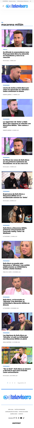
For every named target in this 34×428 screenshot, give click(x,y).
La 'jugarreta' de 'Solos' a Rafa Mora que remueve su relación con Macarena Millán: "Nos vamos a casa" (17, 124)
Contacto (20, 413)
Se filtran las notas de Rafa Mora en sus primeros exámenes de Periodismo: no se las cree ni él (16, 162)
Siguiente (21, 383)
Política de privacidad (20, 409)
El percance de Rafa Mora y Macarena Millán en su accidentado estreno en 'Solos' (15, 196)
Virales (5, 49)
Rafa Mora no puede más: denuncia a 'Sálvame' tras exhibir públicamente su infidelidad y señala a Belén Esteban (16, 266)
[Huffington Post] (16, 423)
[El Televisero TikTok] (23, 418)
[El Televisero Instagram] (18, 418)
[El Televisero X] (16, 418)
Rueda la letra (12, 1)
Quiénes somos (13, 413)
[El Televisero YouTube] (21, 418)
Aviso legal (11, 409)
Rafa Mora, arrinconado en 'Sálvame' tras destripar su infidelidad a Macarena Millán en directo (16, 302)
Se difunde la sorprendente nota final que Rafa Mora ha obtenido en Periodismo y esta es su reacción (16, 54)
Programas (6, 85)
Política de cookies (23, 411)
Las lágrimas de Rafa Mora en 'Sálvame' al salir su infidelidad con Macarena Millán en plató (15, 337)
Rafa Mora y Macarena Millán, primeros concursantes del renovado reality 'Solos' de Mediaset (15, 230)
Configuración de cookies (11, 411)
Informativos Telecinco (23, 1)
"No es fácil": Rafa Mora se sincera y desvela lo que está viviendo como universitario (17, 370)
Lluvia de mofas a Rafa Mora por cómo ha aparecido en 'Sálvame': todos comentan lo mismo (16, 89)
